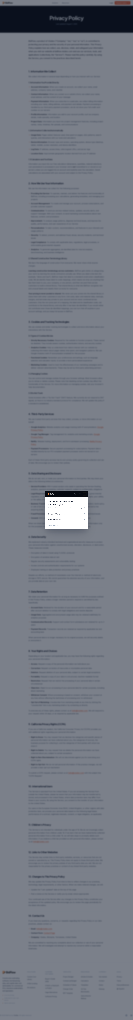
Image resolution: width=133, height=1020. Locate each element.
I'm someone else (53, 525)
